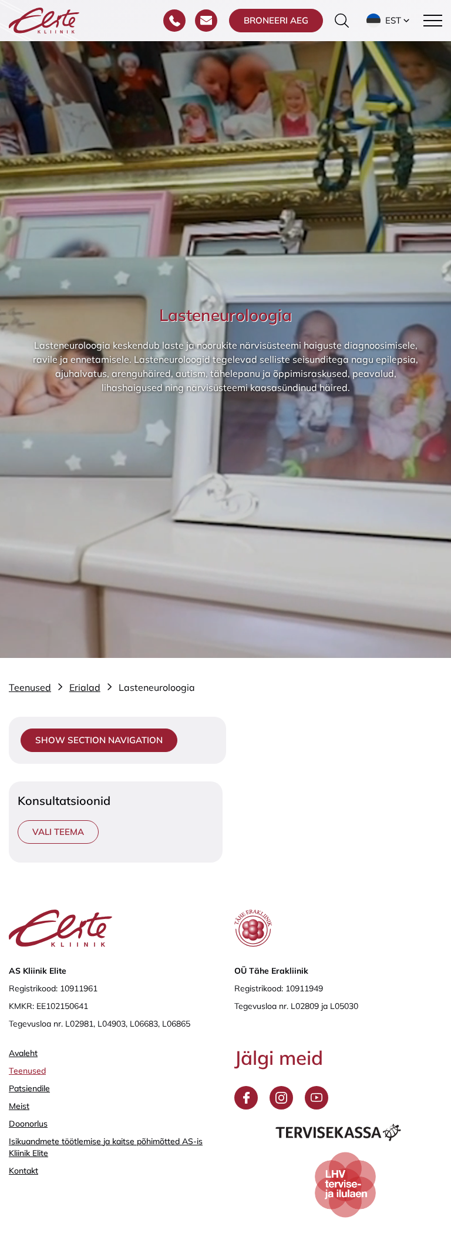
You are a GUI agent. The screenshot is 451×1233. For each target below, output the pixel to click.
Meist (19, 1106)
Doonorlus (28, 1123)
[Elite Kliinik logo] (44, 19)
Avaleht (23, 1053)
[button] (389, 21)
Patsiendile (29, 1088)
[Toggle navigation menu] (432, 20)
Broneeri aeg (276, 20)
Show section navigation (99, 740)
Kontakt (23, 1170)
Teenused (27, 1070)
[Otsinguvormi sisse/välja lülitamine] (342, 21)
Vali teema (58, 831)
